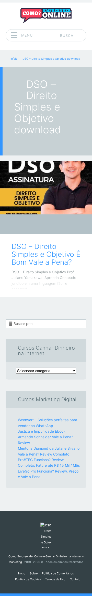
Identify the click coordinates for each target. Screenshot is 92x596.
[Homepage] (46, 15)
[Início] (46, 535)
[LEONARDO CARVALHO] (56, 224)
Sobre (34, 573)
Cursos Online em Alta (42, 225)
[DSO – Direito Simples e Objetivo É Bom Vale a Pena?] (46, 187)
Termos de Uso (55, 579)
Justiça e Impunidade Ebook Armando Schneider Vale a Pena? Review (45, 437)
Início (21, 573)
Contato (75, 579)
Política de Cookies (28, 579)
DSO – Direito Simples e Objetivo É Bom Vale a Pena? (46, 254)
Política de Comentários (58, 573)
